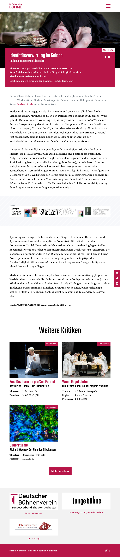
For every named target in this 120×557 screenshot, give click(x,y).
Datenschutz (53, 551)
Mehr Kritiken (60, 471)
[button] (105, 57)
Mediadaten (32, 551)
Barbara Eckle (25, 104)
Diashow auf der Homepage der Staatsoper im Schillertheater (41, 80)
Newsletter (22, 551)
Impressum (42, 551)
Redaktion (13, 551)
